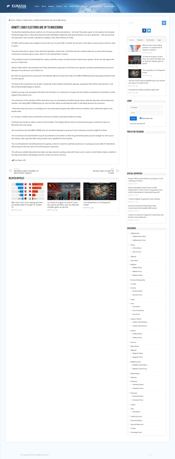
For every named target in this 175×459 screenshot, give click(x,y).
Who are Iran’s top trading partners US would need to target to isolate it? (27, 204)
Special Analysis (109, 6)
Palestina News (138, 384)
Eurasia (59, 6)
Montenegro (135, 373)
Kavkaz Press (137, 337)
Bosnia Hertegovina (138, 280)
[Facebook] (144, 31)
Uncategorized (136, 432)
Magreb (134, 350)
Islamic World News (140, 322)
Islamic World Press (140, 326)
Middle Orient (74, 6)
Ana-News (134, 260)
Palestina (134, 381)
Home (37, 6)
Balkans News (138, 275)
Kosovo (133, 342)
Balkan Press (137, 271)
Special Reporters (137, 424)
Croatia (133, 284)
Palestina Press (138, 388)
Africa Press (137, 252)
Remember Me (147, 118)
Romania (85, 6)
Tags (159, 40)
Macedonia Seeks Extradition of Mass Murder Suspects (26, 171)
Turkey (133, 428)
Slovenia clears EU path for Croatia (103, 171)
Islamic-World (136, 319)
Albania (133, 257)
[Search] (164, 23)
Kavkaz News (137, 334)
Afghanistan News (139, 236)
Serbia (133, 405)
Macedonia (135, 346)
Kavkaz (133, 331)
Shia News (136, 412)
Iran (65, 6)
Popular (140, 40)
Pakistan (134, 377)
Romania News (138, 396)
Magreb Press (138, 357)
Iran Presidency (138, 310)
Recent (131, 40)
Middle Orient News (140, 365)
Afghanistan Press (139, 240)
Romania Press (138, 400)
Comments (150, 40)
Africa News (137, 248)
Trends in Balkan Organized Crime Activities (144, 199)
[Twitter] (149, 31)
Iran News (136, 307)
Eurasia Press (137, 295)
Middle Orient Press (140, 369)
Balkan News (28, 20)
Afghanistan (135, 233)
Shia (132, 409)
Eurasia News (137, 291)
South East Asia (96, 6)
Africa (44, 6)
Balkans (51, 6)
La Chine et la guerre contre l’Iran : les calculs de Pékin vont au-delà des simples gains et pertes (63, 204)
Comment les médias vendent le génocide (143, 90)
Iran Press (136, 314)
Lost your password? (137, 123)
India (133, 299)
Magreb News (138, 353)
